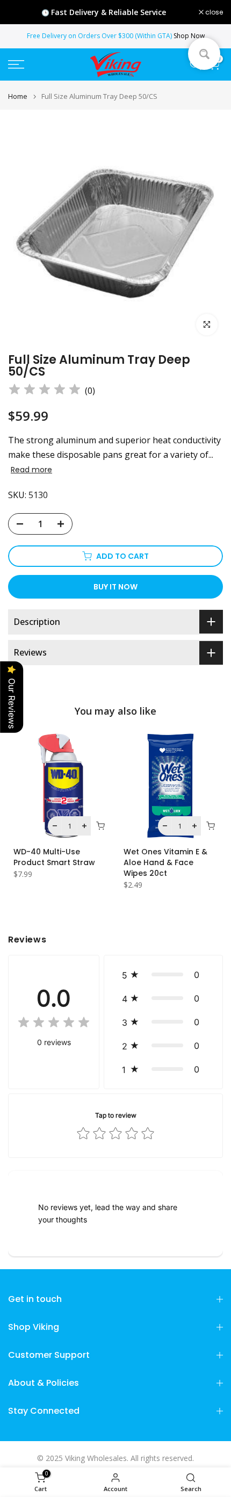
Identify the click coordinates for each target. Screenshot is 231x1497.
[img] (44, 391)
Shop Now (189, 35)
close (213, 12)
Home (17, 96)
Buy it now (115, 586)
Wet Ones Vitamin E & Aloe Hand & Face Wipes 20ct (165, 862)
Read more (31, 469)
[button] (163, 974)
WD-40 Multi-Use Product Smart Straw (54, 857)
